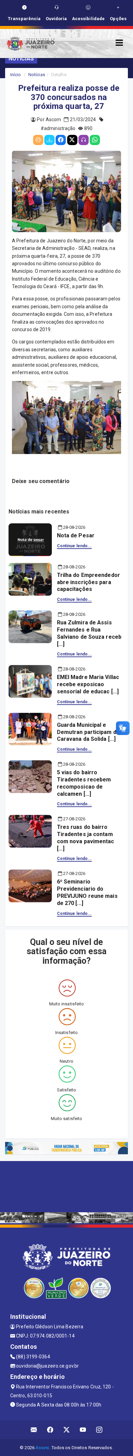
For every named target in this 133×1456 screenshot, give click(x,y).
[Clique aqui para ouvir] (83, 140)
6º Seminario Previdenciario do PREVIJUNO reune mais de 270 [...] (87, 892)
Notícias (36, 74)
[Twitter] (72, 140)
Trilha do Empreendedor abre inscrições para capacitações (88, 582)
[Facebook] (61, 140)
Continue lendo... (74, 545)
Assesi (42, 1447)
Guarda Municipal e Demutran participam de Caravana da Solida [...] (88, 732)
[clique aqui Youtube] (83, 1430)
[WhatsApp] (95, 140)
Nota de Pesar (75, 535)
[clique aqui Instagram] (99, 1430)
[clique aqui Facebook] (50, 1430)
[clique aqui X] (67, 1430)
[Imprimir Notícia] (38, 140)
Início (15, 74)
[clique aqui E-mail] (34, 1430)
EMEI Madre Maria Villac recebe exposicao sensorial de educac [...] (88, 684)
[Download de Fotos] (49, 140)
